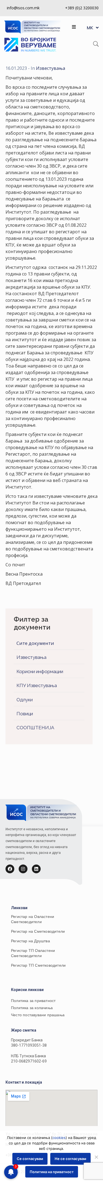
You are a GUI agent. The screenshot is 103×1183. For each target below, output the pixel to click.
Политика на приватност (52, 1172)
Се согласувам (30, 1158)
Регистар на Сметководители (38, 931)
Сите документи (35, 643)
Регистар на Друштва (30, 941)
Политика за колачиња (32, 1008)
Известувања (31, 657)
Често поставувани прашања (38, 1015)
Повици (24, 713)
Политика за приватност (33, 1000)
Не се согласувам (70, 1158)
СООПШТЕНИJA (35, 727)
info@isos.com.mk (23, 7)
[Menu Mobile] (74, 27)
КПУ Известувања (36, 685)
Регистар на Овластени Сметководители (32, 919)
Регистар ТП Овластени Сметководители (33, 953)
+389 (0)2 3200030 (82, 7)
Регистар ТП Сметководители (38, 965)
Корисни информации (39, 671)
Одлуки (24, 699)
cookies (59, 1137)
